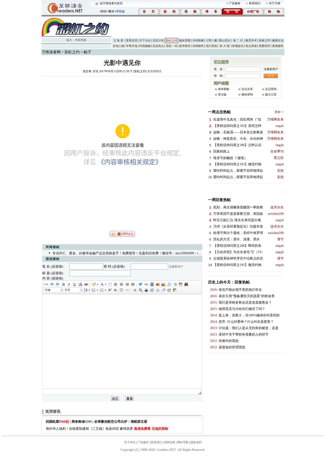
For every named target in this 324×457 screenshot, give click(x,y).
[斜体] (68, 284)
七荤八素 (211, 40)
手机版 (120, 11)
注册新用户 (176, 266)
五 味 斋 (118, 40)
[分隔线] (127, 290)
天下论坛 (145, 40)
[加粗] (63, 284)
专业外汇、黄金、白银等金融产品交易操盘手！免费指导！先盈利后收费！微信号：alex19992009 (123, 253)
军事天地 (131, 46)
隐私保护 (196, 442)
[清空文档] (109, 284)
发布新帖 (223, 89)
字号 (67, 290)
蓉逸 (95, 71)
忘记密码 (271, 89)
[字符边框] (80, 284)
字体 (48, 290)
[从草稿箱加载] (174, 290)
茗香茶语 (131, 40)
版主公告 (271, 94)
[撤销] (51, 284)
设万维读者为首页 (111, 3)
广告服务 (235, 3)
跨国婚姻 (145, 46)
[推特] (140, 284)
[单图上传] (157, 284)
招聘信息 (169, 442)
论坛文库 (247, 89)
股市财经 (184, 46)
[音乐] (169, 284)
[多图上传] (163, 284)
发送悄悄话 (154, 71)
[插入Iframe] (174, 284)
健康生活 (277, 40)
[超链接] (146, 284)
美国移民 (277, 46)
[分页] (151, 290)
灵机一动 (171, 46)
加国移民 (198, 46)
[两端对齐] (132, 284)
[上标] (109, 290)
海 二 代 (238, 40)
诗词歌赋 (198, 40)
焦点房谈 (251, 46)
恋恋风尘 (158, 46)
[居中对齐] (121, 284)
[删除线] (85, 284)
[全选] (134, 290)
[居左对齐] (115, 284)
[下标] (115, 290)
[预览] (140, 290)
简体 (104, 11)
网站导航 (183, 442)
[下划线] (74, 284)
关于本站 (129, 442)
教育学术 (251, 40)
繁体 (111, 11)
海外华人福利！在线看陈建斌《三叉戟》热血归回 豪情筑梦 (107, 428)
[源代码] (46, 284)
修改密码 (247, 94)
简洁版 (222, 94)
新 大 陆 (225, 46)
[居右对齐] (127, 284)
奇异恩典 (80, 40)
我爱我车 (264, 46)
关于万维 (274, 3)
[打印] (146, 290)
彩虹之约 (171, 40)
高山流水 (224, 40)
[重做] (57, 284)
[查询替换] (186, 284)
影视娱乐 (238, 46)
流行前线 (211, 46)
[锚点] (157, 290)
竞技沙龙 (158, 40)
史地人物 (118, 46)
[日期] (180, 284)
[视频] (151, 284)
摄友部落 (184, 40)
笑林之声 (264, 40)
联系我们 (254, 3)
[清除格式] (163, 290)
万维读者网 (51, 52)
